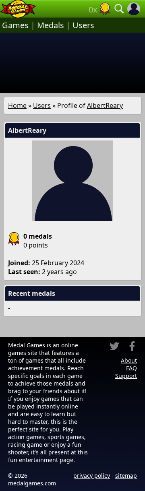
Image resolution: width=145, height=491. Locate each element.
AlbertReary (105, 105)
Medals (50, 25)
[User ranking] (104, 8)
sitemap (126, 475)
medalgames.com (32, 483)
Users (83, 25)
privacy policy (91, 475)
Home (17, 105)
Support (126, 376)
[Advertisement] (72, 63)
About (129, 360)
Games (15, 25)
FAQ (131, 368)
